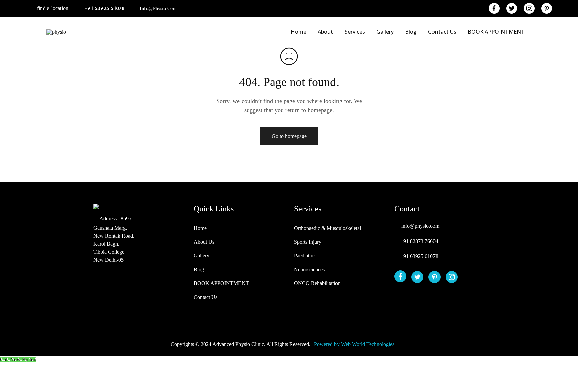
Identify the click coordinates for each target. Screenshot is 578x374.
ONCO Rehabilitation (317, 283)
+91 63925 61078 (105, 8)
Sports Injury (307, 242)
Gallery (385, 31)
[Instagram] (451, 277)
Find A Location (55, 8)
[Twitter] (417, 277)
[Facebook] (400, 276)
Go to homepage (289, 136)
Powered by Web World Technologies (354, 344)
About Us (204, 242)
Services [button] (355, 31)
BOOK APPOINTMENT (496, 31)
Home (298, 31)
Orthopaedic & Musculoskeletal (327, 228)
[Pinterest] (434, 277)
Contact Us (442, 31)
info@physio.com (158, 8)
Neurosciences (309, 269)
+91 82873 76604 (419, 241)
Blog (411, 31)
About (325, 31)
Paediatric (304, 255)
